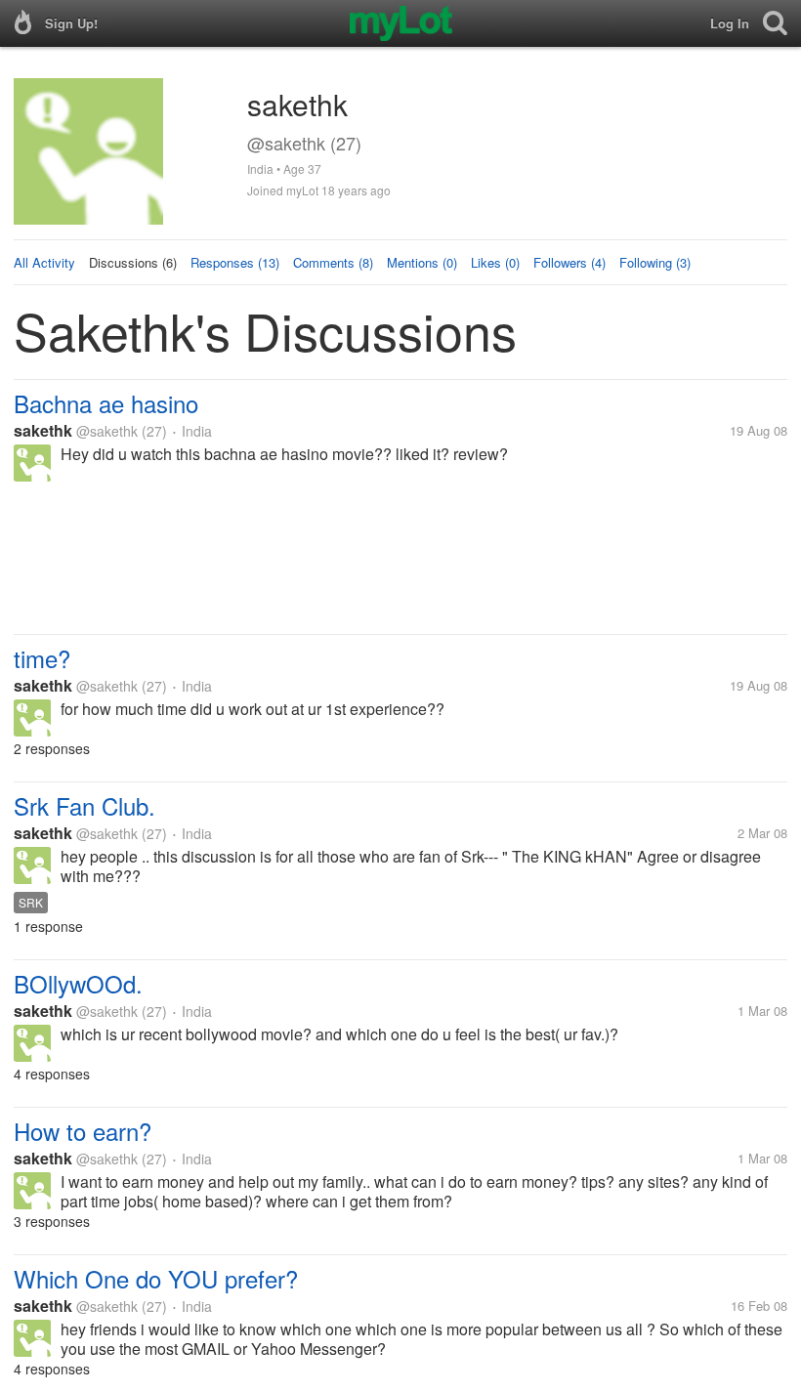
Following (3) (655, 262)
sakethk (43, 430)
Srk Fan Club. (84, 805)
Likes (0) (495, 262)
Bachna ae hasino (106, 403)
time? (42, 658)
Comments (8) (333, 262)
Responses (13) (234, 262)
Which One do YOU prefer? (156, 1278)
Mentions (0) (422, 262)
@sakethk (107, 431)
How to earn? (82, 1131)
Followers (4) (569, 262)
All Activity (44, 262)
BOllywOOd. (78, 983)
